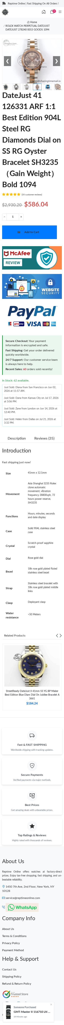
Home (33, 22)
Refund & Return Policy (16, 983)
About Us (8, 929)
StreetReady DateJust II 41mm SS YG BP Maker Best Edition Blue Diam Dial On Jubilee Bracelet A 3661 (32, 695)
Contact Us (9, 969)
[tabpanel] (32, 678)
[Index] (44, 12)
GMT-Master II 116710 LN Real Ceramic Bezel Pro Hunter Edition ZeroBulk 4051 (32, 1011)
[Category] (60, 12)
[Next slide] (60, 635)
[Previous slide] (57, 635)
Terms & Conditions (14, 936)
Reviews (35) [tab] (44, 438)
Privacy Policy (11, 943)
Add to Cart (31, 232)
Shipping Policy (11, 976)
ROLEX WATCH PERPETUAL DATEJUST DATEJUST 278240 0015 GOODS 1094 (28, 28)
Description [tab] (17, 438)
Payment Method (13, 950)
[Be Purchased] (8, 1012)
